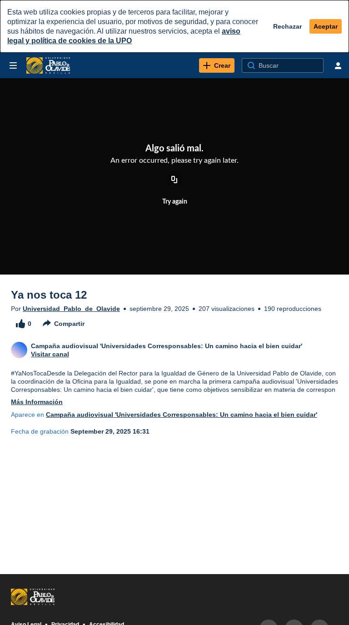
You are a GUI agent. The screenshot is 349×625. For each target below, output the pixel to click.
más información (37, 401)
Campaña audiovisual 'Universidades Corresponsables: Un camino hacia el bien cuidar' (181, 414)
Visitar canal (50, 354)
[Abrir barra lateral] (13, 65)
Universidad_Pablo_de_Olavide (71, 308)
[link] (216, 65)
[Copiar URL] (174, 180)
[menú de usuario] (338, 65)
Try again (174, 202)
